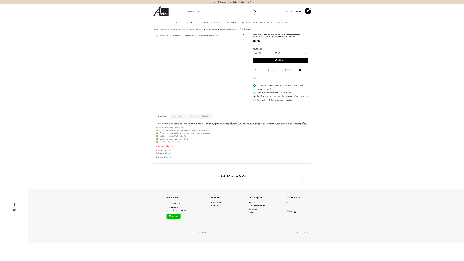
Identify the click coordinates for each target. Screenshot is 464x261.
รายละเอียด (161, 116)
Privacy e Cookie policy (306, 233)
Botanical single (249, 23)
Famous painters (189, 23)
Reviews (322, 233)
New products (216, 202)
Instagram (274, 70)
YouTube (290, 70)
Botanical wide (267, 23)
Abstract (204, 23)
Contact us (253, 212)
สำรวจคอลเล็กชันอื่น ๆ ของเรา (165, 146)
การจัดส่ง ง (178, 116)
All (177, 23)
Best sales (215, 206)
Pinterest (305, 70)
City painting (282, 23)
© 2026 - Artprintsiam (198, 233)
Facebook (258, 70)
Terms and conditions (257, 206)
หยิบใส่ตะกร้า (280, 60)
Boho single (216, 23)
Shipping (252, 202)
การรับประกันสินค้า (199, 116)
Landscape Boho (232, 23)
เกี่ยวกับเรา (253, 209)
